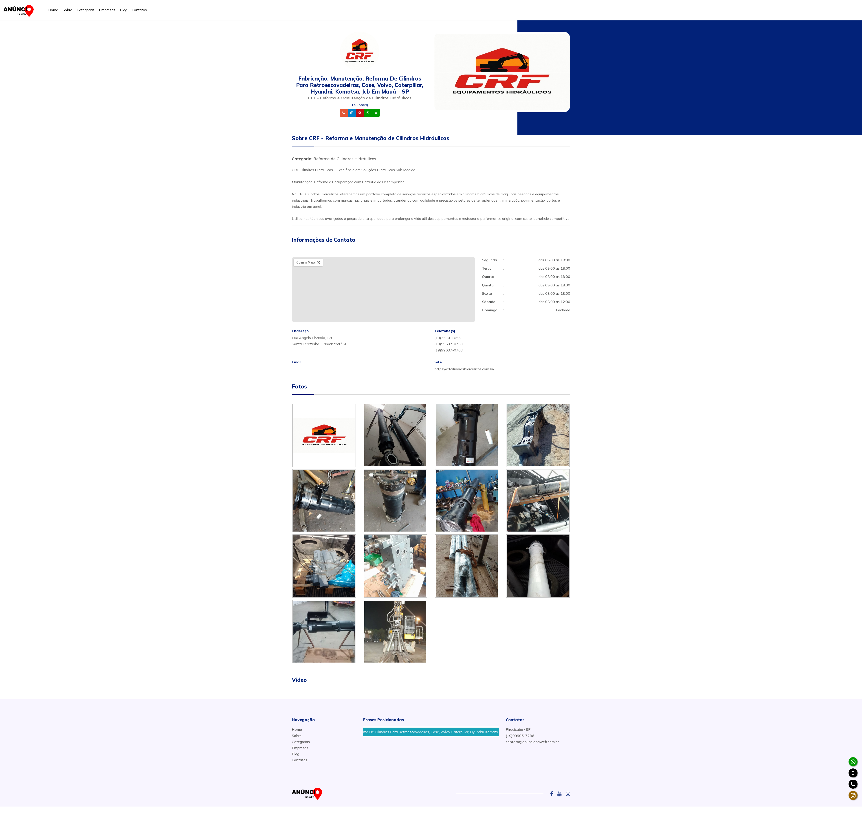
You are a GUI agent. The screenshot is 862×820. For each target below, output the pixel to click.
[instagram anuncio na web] (568, 794)
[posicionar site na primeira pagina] (20, 10)
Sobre (67, 10)
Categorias (86, 10)
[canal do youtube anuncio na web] (561, 794)
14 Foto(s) (359, 104)
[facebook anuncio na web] (553, 794)
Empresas (107, 10)
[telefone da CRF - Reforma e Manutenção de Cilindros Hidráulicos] (853, 784)
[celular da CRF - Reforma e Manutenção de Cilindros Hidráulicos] (853, 772)
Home (53, 10)
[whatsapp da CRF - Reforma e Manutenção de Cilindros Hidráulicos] (853, 761)
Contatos (139, 10)
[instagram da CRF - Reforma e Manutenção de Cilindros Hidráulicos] (853, 795)
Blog (123, 10)
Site (367, 113)
